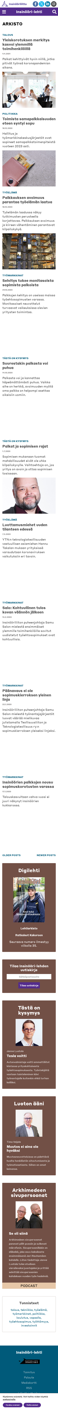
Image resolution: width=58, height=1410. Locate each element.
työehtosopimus (20, 1321)
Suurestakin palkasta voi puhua (25, 365)
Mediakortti (29, 1382)
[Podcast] (29, 1214)
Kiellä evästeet (32, 1405)
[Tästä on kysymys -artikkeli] (29, 1032)
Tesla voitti (17, 1055)
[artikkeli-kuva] (29, 90)
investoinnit (29, 1325)
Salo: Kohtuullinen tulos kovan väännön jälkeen (24, 609)
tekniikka (27, 1309)
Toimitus (29, 1372)
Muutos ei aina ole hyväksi (22, 1148)
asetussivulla (9, 1399)
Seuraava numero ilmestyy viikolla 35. (29, 943)
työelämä (9, 192)
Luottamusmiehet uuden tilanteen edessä (24, 526)
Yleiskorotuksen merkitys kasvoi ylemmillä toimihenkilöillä (26, 44)
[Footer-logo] (29, 1361)
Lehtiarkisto (29, 928)
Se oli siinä (18, 1233)
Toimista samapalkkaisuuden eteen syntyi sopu (29, 120)
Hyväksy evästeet (12, 1405)
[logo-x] (41, 4)
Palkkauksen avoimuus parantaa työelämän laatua (27, 199)
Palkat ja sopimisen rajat (25, 446)
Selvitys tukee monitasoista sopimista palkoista (28, 282)
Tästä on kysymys (15, 358)
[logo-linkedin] (47, 4)
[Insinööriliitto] (23, 4)
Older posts (11, 855)
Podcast (29, 1285)
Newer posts (46, 855)
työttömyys (40, 1321)
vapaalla (35, 1317)
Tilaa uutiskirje (29, 985)
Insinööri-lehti (29, 11)
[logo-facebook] (35, 4)
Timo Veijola (14, 1141)
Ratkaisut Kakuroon (29, 935)
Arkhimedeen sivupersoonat (29, 1192)
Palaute (29, 1377)
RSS (29, 1388)
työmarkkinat (12, 275)
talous (7, 34)
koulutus (22, 1317)
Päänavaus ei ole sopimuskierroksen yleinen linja (26, 695)
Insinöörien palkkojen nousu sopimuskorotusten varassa (28, 784)
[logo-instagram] (54, 4)
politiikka (10, 113)
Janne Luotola (15, 1051)
